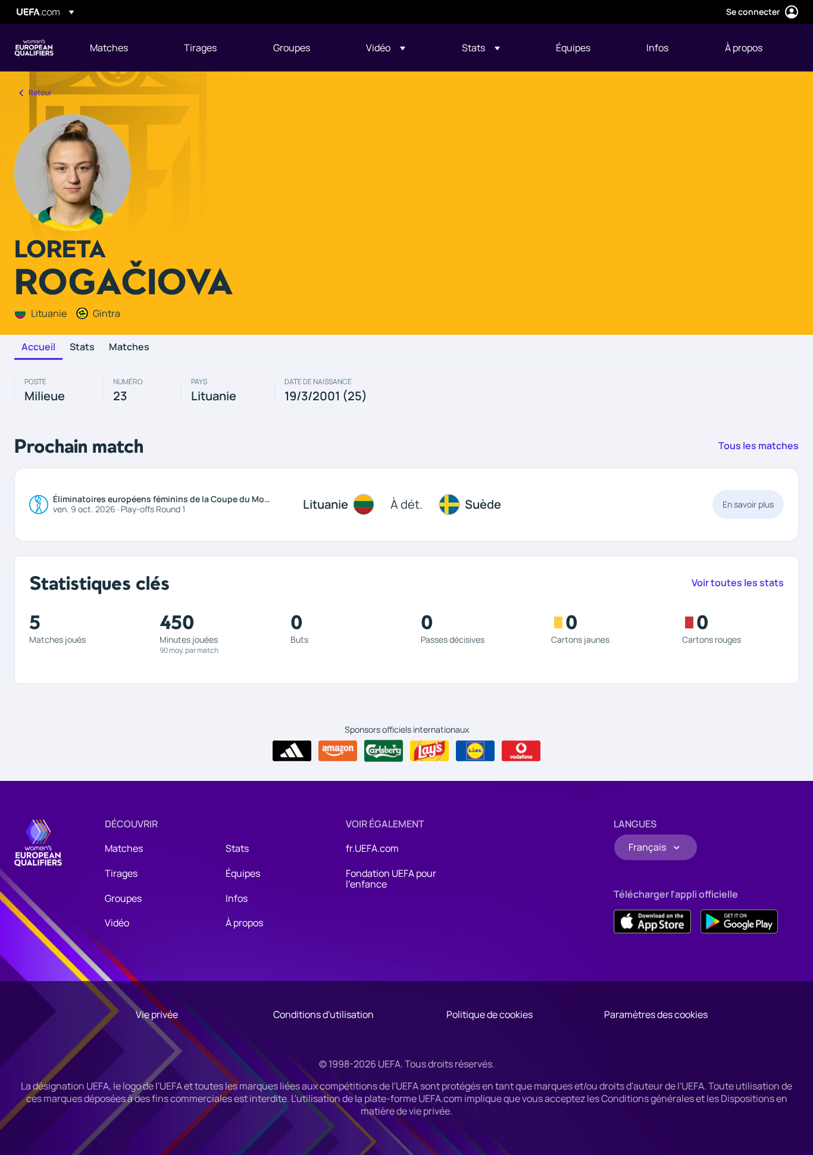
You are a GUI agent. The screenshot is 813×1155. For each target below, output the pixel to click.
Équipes (243, 873)
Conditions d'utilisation (323, 1014)
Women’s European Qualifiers (34, 48)
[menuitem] (122, 47)
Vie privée (157, 1014)
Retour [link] (40, 93)
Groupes (123, 898)
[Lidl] (475, 751)
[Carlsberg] (383, 750)
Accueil (38, 347)
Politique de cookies (489, 1014)
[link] (109, 47)
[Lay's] (429, 751)
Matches (129, 347)
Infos (237, 898)
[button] (385, 47)
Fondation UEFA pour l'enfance (391, 879)
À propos (244, 922)
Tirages (121, 873)
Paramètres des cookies (656, 1014)
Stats (82, 347)
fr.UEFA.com (372, 848)
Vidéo (117, 922)
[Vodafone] (521, 751)
